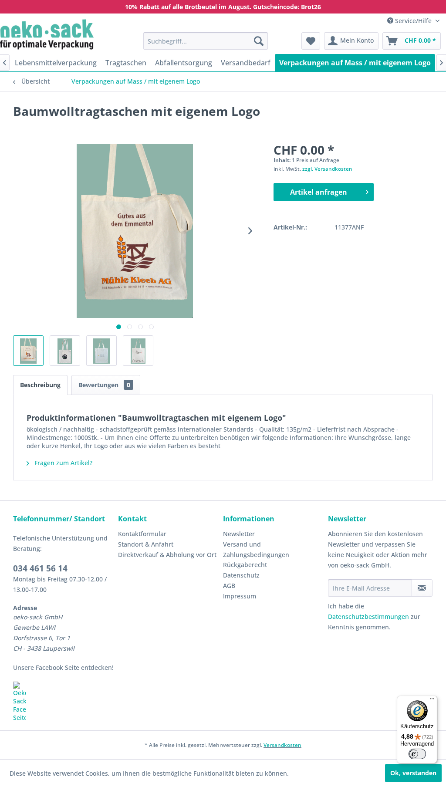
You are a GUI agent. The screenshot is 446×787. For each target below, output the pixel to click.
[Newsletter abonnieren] (422, 588)
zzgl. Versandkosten (327, 168)
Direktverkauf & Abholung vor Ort (167, 555)
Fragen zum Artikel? (62, 463)
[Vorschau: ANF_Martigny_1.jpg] (138, 350)
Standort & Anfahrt (145, 544)
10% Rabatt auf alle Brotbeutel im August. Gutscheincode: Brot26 (223, 7)
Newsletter (239, 534)
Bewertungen (104, 385)
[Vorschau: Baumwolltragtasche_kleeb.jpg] (28, 350)
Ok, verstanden (413, 773)
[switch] (417, 754)
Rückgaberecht (245, 565)
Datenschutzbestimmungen (368, 616)
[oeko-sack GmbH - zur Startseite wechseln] (47, 34)
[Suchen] (259, 41)
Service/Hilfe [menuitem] (413, 21)
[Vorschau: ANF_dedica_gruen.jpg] (101, 350)
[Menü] (432, 701)
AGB (229, 585)
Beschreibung (40, 385)
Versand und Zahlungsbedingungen (256, 549)
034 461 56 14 (40, 568)
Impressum (239, 596)
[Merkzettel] (310, 41)
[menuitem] (205, 41)
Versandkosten (282, 745)
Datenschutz (241, 575)
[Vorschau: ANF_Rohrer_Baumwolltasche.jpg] (65, 350)
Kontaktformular (142, 534)
